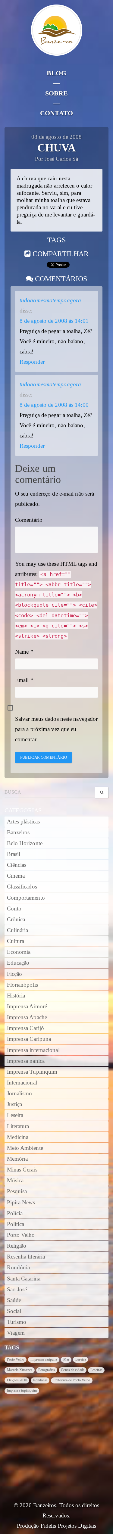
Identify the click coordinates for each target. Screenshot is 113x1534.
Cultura (15, 941)
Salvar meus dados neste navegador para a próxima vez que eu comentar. (56, 729)
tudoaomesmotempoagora (50, 300)
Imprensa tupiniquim (22, 1390)
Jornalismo (19, 1094)
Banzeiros (18, 832)
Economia (19, 952)
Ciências (17, 865)
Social (14, 1311)
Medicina (18, 1137)
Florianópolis (22, 985)
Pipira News (21, 1203)
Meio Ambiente (25, 1148)
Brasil (13, 854)
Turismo (17, 1322)
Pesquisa (17, 1191)
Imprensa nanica (26, 1061)
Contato (56, 113)
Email (22, 680)
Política (15, 1224)
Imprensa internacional (33, 1050)
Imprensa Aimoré (27, 1006)
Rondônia (18, 1268)
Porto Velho (21, 1235)
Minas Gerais (22, 1170)
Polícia (15, 1213)
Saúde (14, 1300)
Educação (18, 963)
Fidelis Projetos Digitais (68, 1526)
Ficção (14, 974)
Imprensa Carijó (25, 1028)
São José (17, 1290)
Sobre (56, 93)
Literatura (18, 1126)
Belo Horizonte (24, 843)
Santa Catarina (23, 1279)
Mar (66, 1359)
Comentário (28, 520)
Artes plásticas (23, 822)
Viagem (16, 1333)
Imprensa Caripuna (29, 1039)
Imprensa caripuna (43, 1359)
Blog (56, 73)
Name (22, 652)
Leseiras (96, 1370)
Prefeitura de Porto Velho (71, 1380)
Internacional (22, 1083)
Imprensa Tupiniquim (32, 1072)
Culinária (17, 930)
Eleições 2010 (17, 1380)
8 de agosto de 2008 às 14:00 (54, 405)
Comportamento (26, 898)
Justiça (14, 1104)
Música (15, 1181)
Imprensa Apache (27, 1017)
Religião (17, 1246)
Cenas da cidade (72, 1370)
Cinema (16, 876)
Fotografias (46, 1370)
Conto (14, 909)
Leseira (15, 1115)
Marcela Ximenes (20, 1370)
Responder (32, 362)
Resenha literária (26, 1257)
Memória (17, 1159)
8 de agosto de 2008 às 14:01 (54, 321)
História (16, 996)
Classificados (22, 887)
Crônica (16, 919)
